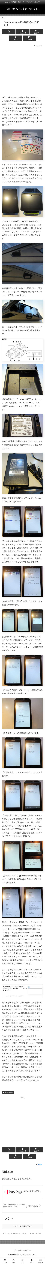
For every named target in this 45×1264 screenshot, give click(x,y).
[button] (29, 38)
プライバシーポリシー (22, 1250)
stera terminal (9, 1092)
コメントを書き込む (22, 1226)
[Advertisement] (22, 70)
